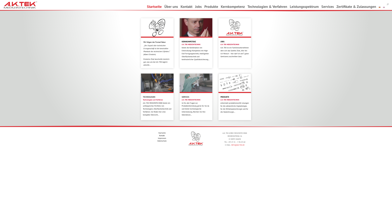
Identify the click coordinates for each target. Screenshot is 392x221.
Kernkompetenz (233, 6)
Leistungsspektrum (304, 6)
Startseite (154, 6)
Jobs (198, 6)
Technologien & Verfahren (267, 6)
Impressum (162, 138)
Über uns (171, 6)
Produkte (211, 6)
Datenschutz (162, 141)
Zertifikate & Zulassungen (356, 6)
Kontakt (186, 6)
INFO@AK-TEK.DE (238, 145)
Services (327, 6)
